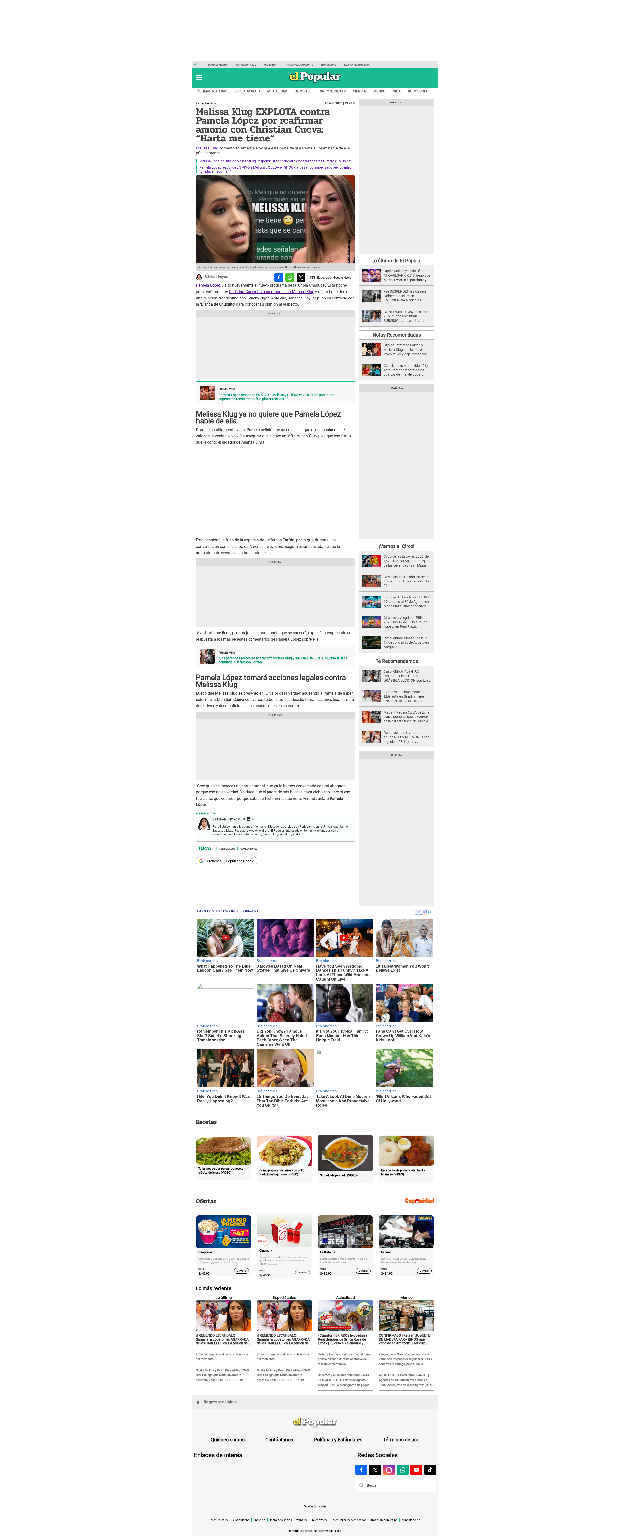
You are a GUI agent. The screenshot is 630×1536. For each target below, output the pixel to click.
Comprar (241, 1270)
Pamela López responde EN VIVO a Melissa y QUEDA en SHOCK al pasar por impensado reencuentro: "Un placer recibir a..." (276, 397)
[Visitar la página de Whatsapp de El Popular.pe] (403, 1470)
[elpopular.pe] (315, 83)
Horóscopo (328, 64)
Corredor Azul (246, 64)
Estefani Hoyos (216, 277)
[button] (199, 77)
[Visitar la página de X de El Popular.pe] (375, 1470)
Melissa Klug (207, 148)
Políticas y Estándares (338, 1440)
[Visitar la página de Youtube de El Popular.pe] (416, 1470)
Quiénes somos (228, 1440)
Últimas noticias (212, 91)
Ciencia (359, 91)
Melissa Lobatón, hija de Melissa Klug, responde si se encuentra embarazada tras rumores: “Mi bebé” (275, 161)
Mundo (379, 91)
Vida (397, 91)
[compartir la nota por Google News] (330, 277)
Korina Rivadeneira (357, 64)
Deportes (303, 91)
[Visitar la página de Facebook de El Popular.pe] (361, 1470)
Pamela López (208, 285)
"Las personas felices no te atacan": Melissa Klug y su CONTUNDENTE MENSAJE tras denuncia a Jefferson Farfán (283, 660)
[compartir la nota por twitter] (300, 277)
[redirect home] (315, 1422)
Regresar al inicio (220, 1401)
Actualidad (277, 91)
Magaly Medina (218, 64)
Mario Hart (271, 64)
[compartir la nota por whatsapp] (289, 277)
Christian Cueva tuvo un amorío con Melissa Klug (271, 291)
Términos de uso (401, 1440)
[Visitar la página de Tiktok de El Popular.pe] (430, 1470)
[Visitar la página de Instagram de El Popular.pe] (389, 1470)
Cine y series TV (332, 91)
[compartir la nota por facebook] (278, 277)
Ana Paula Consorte (300, 64)
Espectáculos (247, 91)
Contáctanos (279, 1440)
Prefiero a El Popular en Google (230, 861)
